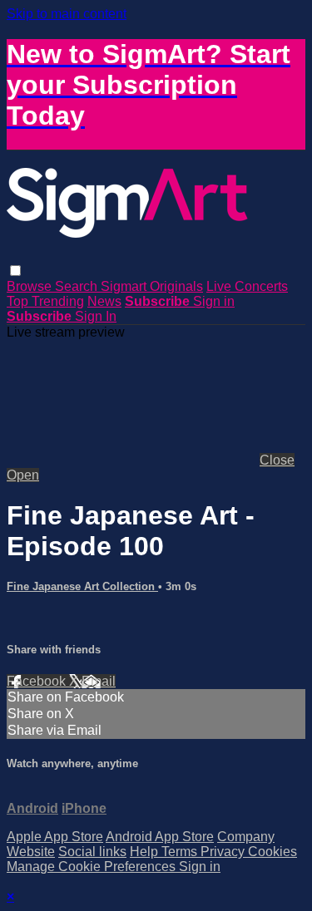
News (104, 301)
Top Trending (45, 301)
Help (145, 852)
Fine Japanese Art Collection (82, 586)
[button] (15, 270)
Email (99, 681)
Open (23, 475)
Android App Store (160, 837)
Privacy (224, 852)
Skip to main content (66, 14)
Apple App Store (55, 837)
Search (78, 286)
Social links (92, 852)
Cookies (272, 852)
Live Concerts (247, 286)
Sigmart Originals (152, 286)
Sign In (95, 316)
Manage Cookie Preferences (93, 866)
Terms (181, 852)
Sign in (214, 301)
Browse (31, 286)
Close (277, 460)
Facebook (38, 681)
